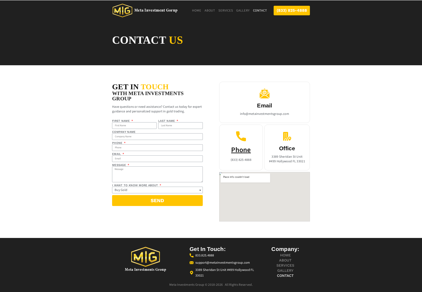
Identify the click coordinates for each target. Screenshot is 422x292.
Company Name (124, 132)
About (210, 10)
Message (119, 165)
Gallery (243, 10)
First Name (121, 120)
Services (225, 10)
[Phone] (241, 136)
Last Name (167, 120)
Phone (117, 143)
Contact (260, 10)
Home (196, 10)
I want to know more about (135, 185)
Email (117, 154)
